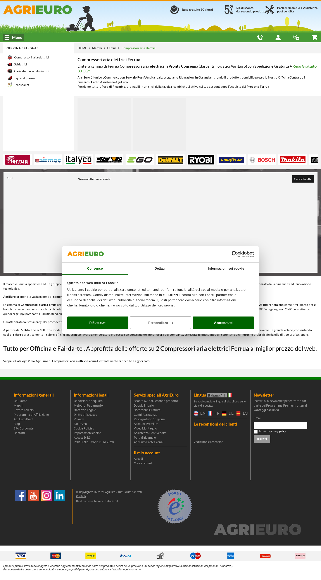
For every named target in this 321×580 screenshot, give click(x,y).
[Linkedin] (59, 506)
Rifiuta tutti (97, 323)
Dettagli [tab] (161, 268)
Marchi (97, 48)
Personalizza (158, 323)
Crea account (143, 463)
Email (257, 418)
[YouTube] (33, 506)
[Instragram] (46, 506)
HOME (82, 48)
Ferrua (112, 48)
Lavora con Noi (24, 410)
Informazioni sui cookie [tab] (226, 268)
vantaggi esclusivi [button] (266, 410)
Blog (17, 424)
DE (230, 413)
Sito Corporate (23, 428)
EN (202, 413)
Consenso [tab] (95, 268)
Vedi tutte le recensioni (209, 442)
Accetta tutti (223, 323)
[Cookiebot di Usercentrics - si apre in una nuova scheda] (235, 254)
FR (216, 413)
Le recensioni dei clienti (215, 423)
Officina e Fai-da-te (22, 48)
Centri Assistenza (145, 414)
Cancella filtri (303, 179)
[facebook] (20, 506)
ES (244, 413)
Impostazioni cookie (87, 433)
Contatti (19, 433)
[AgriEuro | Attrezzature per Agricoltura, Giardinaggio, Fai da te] (53, 9)
